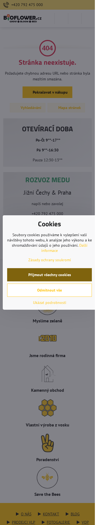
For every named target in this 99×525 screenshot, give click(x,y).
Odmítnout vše (49, 290)
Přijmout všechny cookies (49, 274)
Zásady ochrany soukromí (49, 259)
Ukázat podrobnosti (49, 302)
